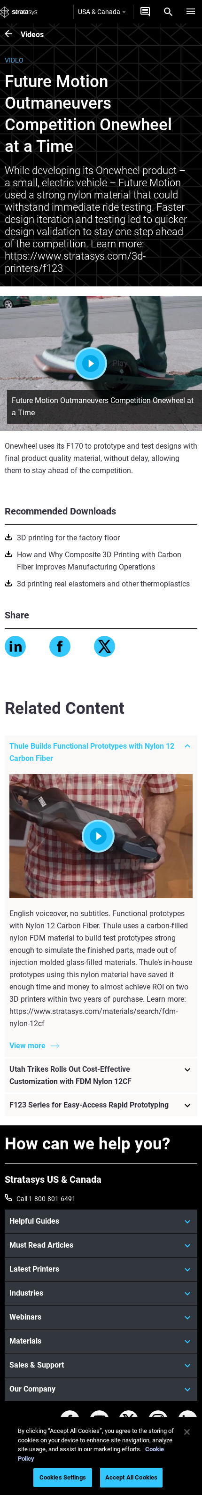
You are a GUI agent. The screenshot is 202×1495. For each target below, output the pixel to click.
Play (120, 363)
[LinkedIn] (15, 646)
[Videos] (13, 34)
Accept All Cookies (131, 1477)
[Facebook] (59, 646)
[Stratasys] (19, 12)
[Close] (187, 1432)
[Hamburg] (190, 12)
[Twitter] (104, 646)
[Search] (168, 12)
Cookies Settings (62, 1477)
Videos (32, 34)
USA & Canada (99, 12)
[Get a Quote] (145, 12)
